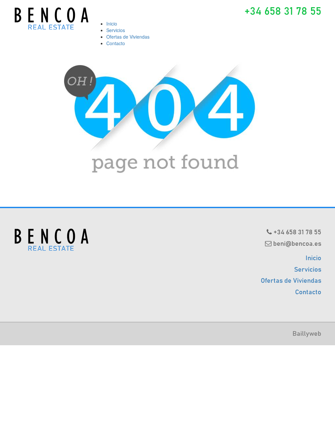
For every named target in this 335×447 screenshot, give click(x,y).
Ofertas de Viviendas (128, 36)
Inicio (111, 23)
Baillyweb (306, 334)
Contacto (115, 43)
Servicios (115, 30)
